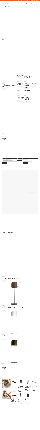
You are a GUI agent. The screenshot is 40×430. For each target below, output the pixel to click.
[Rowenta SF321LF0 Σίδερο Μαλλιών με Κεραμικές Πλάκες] (14, 395)
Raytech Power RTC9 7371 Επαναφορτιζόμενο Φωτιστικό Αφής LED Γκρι (13, 278)
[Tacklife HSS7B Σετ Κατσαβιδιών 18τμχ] (20, 78)
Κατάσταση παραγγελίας (19, 0)
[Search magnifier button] (26, 3)
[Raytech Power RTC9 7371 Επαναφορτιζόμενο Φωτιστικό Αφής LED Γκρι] (20, 253)
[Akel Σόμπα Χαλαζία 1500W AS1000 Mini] (20, 92)
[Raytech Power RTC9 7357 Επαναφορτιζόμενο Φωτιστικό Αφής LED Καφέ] (14, 293)
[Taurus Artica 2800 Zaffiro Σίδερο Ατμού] (35, 78)
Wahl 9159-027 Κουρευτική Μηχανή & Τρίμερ (27, 400)
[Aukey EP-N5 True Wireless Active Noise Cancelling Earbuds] (27, 78)
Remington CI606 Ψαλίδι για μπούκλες (34, 387)
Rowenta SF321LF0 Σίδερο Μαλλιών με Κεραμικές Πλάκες (14, 400)
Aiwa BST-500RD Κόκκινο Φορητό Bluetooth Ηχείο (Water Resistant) (27, 99)
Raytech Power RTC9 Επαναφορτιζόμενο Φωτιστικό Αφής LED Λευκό (12, 336)
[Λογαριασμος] (28, 3)
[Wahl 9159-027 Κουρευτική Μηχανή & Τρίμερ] (28, 395)
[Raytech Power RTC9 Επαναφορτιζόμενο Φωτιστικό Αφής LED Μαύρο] (14, 351)
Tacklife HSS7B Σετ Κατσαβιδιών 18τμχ (20, 84)
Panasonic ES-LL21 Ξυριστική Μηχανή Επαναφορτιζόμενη (21, 387)
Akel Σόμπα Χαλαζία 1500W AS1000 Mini (20, 98)
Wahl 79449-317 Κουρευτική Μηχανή (20, 400)
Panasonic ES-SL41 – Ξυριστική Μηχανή (28, 387)
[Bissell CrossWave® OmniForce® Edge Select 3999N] (9, 111)
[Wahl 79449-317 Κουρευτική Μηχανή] (21, 395)
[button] (4, 89)
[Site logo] (3, 3)
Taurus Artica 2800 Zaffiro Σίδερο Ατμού (34, 83)
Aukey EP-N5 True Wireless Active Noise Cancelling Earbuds (27, 85)
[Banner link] (9, 158)
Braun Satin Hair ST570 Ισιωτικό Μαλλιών (13, 388)
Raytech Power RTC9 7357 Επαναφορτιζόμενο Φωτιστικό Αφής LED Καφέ (13, 307)
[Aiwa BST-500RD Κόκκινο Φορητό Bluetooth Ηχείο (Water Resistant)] (27, 92)
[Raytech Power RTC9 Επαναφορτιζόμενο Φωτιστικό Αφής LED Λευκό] (14, 322)
